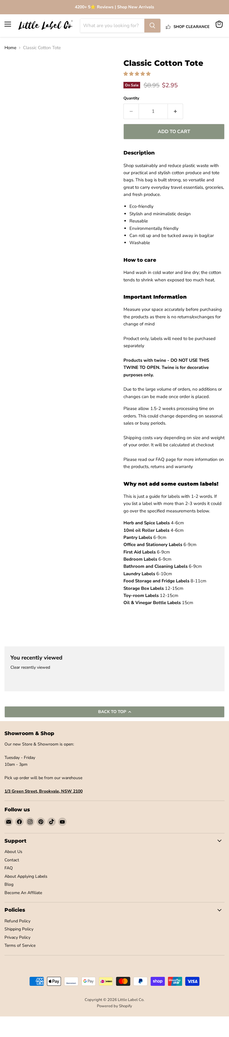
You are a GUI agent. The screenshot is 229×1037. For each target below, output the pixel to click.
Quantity (131, 98)
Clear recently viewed (30, 667)
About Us (13, 851)
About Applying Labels (25, 876)
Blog (8, 884)
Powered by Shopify (114, 1006)
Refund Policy (17, 921)
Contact (11, 860)
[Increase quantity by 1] (175, 111)
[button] (137, 74)
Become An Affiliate (23, 893)
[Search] (152, 25)
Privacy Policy (17, 937)
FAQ (8, 868)
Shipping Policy (18, 929)
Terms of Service (19, 945)
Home (10, 47)
